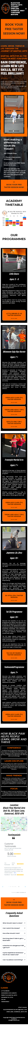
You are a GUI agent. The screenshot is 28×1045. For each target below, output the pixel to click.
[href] (14, 824)
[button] (26, 8)
